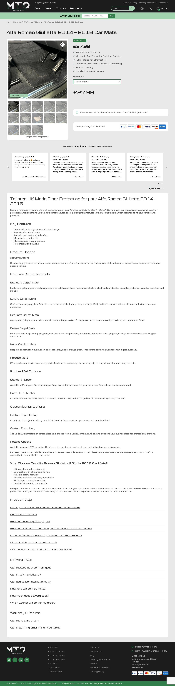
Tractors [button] (74, 8)
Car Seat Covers (56, 655)
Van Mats (53, 663)
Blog (135, 3)
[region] (87, 166)
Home (9, 22)
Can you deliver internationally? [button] (30, 581)
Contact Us (163, 3)
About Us (127, 3)
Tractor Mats (55, 672)
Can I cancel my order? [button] (24, 620)
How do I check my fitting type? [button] (30, 521)
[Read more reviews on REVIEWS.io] (156, 188)
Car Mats (17, 22)
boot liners (127, 488)
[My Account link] (150, 8)
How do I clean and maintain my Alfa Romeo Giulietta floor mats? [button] (51, 528)
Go (111, 16)
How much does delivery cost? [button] (29, 595)
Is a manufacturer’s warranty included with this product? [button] (46, 535)
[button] (62, 44)
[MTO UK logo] (18, 6)
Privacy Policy (97, 672)
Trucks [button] (60, 8)
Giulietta (38, 22)
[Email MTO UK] (26, 659)
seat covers (143, 488)
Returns (94, 663)
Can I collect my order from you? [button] (30, 567)
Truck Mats (54, 668)
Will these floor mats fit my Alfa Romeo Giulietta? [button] (41, 549)
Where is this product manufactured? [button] (33, 542)
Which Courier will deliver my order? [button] (32, 602)
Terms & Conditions (100, 668)
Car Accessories (56, 659)
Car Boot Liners (56, 651)
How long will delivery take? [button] (27, 588)
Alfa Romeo (28, 22)
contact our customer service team (115, 452)
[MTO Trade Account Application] (142, 8)
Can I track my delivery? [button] (25, 574)
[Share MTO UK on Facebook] (14, 659)
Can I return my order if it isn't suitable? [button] (35, 627)
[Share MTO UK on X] (9, 659)
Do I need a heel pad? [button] (23, 514)
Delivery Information (148, 3)
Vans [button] (48, 8)
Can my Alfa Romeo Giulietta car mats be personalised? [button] (45, 507)
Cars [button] (37, 8)
